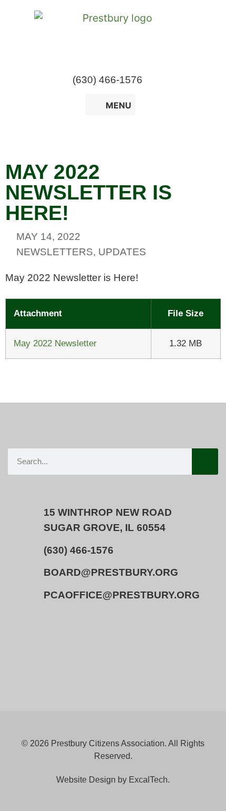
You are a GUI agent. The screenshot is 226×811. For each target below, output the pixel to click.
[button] (161, 80)
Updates (122, 251)
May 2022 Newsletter (55, 343)
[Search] (205, 461)
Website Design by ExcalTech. (113, 779)
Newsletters (54, 251)
